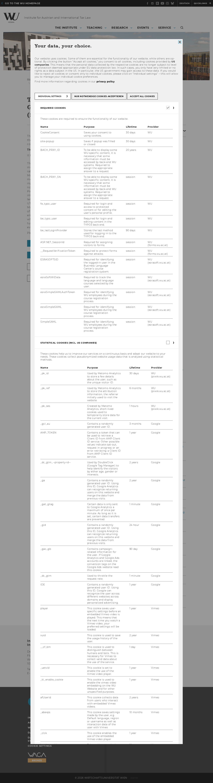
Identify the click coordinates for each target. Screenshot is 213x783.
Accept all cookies (142, 96)
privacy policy (105, 81)
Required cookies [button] (53, 108)
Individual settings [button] (49, 96)
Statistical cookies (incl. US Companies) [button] (68, 342)
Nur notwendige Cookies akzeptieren (98, 96)
